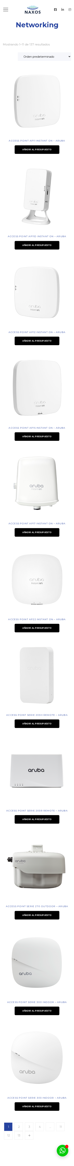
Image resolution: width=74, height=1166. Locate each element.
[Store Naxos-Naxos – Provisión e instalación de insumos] (37, 10)
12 (8, 1135)
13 (19, 1135)
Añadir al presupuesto (36, 149)
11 (61, 1127)
